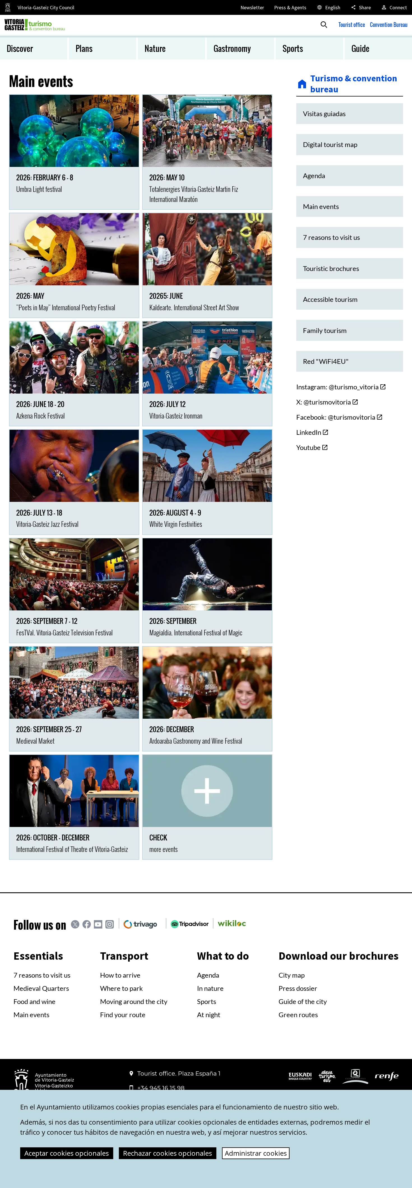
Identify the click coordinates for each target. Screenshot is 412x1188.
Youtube (308, 447)
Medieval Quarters (41, 988)
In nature (210, 988)
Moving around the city (133, 1001)
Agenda (208, 975)
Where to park (121, 988)
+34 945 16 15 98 (160, 1088)
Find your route (122, 1014)
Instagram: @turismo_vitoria (337, 387)
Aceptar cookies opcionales (66, 1153)
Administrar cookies (256, 1153)
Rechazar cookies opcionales (167, 1153)
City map (292, 975)
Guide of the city (303, 1001)
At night (208, 1014)
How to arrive (120, 975)
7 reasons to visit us (41, 975)
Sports (206, 1001)
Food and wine (34, 1001)
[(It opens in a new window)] (300, 1078)
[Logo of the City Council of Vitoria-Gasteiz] (43, 1083)
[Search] (324, 24)
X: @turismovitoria (323, 402)
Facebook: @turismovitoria (335, 417)
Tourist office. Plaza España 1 (179, 1073)
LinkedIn (308, 432)
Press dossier (298, 988)
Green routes (298, 1014)
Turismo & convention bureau (353, 84)
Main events (31, 1014)
